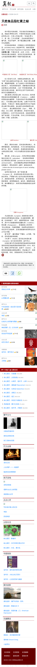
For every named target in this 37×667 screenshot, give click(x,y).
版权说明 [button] (16, 656)
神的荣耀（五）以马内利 (10, 327)
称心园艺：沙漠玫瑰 (11, 377)
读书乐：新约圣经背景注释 (13, 570)
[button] (6, 273)
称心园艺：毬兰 (9, 396)
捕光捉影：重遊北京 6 (11, 606)
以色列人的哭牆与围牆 (9, 321)
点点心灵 (28, 9)
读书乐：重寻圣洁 (8, 352)
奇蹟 (5, 512)
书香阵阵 (7, 554)
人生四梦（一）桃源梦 (11, 467)
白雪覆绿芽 (5, 298)
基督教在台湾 (8, 494)
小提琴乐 (7, 644)
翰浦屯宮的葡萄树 (10, 472)
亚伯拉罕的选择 (7, 333)
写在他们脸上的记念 (10, 507)
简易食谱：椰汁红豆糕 (11, 404)
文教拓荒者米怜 (9, 431)
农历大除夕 (5, 342)
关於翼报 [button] (7, 652)
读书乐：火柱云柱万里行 (12, 574)
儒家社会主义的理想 (10, 489)
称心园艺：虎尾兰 (10, 393)
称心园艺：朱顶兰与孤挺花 (13, 400)
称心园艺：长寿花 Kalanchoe (14, 389)
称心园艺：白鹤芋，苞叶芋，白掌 (15, 381)
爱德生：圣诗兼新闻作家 (12, 635)
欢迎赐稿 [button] (25, 652)
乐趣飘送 (7, 619)
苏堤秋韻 (7, 516)
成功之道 (7, 463)
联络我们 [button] (7, 656)
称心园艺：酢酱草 (10, 538)
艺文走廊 (13, 9)
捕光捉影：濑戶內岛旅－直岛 (13, 601)
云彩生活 (4, 14)
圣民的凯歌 (7, 485)
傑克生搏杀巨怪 (9, 436)
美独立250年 (6, 289)
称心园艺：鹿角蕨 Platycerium (14, 385)
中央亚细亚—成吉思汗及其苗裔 (11, 308)
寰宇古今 (5, 9)
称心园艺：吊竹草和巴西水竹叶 (14, 543)
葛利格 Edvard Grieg (11, 640)
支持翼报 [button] (16, 652)
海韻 (3, 315)
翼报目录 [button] (25, 656)
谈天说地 (20, 9)
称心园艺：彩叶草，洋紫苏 (13, 408)
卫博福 (4, 361)
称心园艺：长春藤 (10, 374)
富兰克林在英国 (9, 440)
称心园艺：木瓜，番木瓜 (12, 548)
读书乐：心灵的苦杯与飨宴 (13, 579)
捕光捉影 (7, 585)
